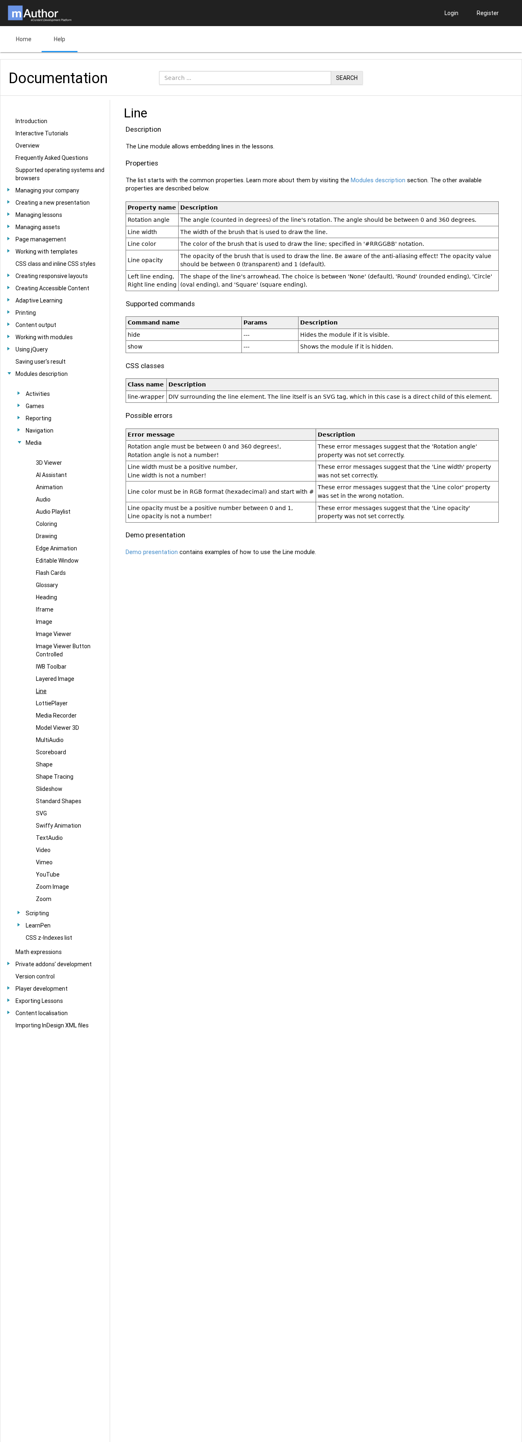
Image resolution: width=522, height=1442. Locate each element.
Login (451, 13)
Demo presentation (152, 552)
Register (488, 13)
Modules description (378, 180)
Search (347, 78)
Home (23, 39)
